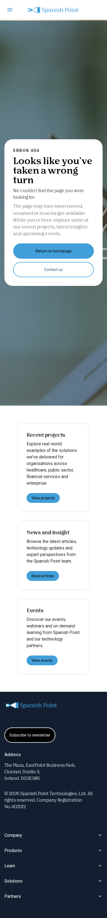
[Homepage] (53, 10)
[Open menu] (9, 9)
